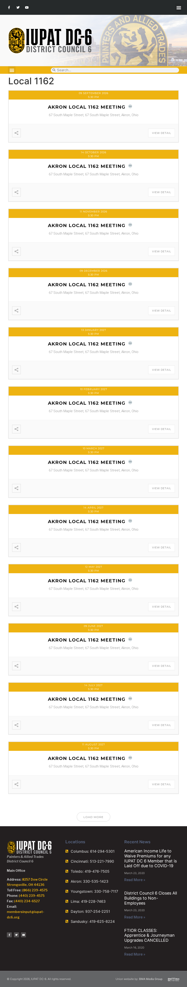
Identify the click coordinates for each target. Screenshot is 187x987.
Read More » (134, 880)
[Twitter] (17, 7)
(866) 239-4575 (34, 890)
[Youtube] (26, 7)
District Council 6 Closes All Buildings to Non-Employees (150, 898)
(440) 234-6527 (27, 901)
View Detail (161, 133)
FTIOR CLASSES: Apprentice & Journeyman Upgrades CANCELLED (149, 935)
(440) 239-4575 (31, 896)
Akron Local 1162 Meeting (86, 107)
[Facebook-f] (9, 7)
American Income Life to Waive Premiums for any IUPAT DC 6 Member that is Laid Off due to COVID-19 (150, 858)
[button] (178, 7)
